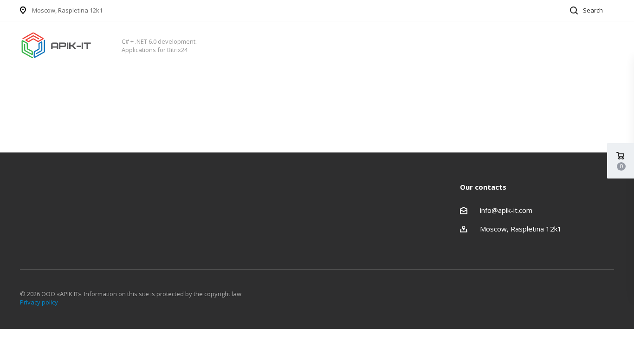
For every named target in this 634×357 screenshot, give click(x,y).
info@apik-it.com (506, 210)
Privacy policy (39, 302)
